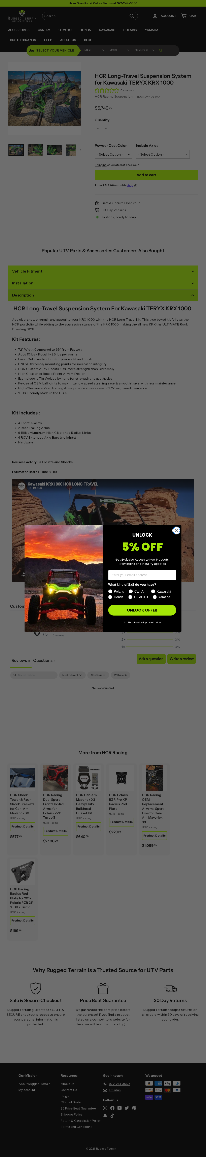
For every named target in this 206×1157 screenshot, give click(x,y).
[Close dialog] (176, 530)
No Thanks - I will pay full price (142, 622)
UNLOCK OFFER (142, 610)
